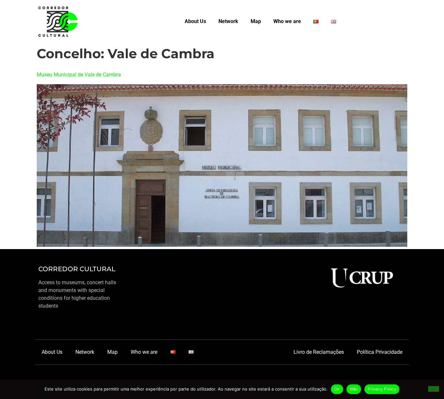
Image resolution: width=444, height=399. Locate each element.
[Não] (433, 389)
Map (256, 21)
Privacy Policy (382, 389)
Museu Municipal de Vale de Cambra (79, 75)
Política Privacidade (379, 352)
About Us (195, 21)
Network (228, 21)
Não (354, 389)
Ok (337, 389)
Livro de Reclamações (319, 352)
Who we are (287, 21)
